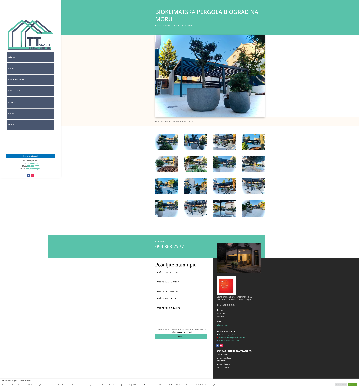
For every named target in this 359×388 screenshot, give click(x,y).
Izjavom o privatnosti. (184, 332)
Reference (12, 102)
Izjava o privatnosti (223, 364)
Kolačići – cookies (223, 367)
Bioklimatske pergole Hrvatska (229, 340)
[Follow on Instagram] (32, 175)
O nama (11, 68)
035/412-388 (32, 163)
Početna (11, 57)
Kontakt (11, 125)
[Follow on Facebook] (28, 175)
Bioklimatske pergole (16, 80)
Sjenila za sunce (14, 91)
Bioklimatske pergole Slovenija (229, 335)
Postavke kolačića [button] (341, 385)
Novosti (11, 114)
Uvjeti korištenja (222, 354)
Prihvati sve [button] (352, 385)
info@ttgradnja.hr (33, 168)
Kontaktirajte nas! (30, 156)
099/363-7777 (33, 166)
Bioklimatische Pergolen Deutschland (232, 338)
